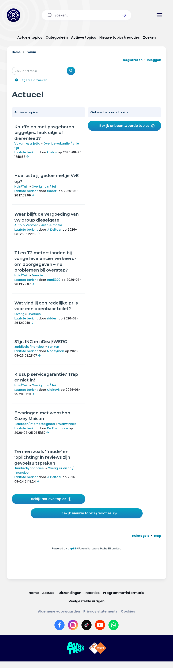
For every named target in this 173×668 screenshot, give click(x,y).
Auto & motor (51, 225)
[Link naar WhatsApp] (113, 625)
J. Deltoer (54, 229)
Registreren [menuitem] (133, 60)
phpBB (72, 548)
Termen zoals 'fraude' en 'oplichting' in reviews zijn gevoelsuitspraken (42, 457)
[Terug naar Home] (13, 15)
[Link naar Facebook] (59, 625)
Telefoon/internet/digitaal (34, 424)
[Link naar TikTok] (86, 625)
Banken (53, 347)
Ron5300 (54, 280)
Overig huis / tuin (45, 186)
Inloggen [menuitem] (154, 60)
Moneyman (55, 351)
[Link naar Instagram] (73, 625)
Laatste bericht (26, 152)
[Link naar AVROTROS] (75, 648)
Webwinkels (67, 424)
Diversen (34, 314)
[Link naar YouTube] (100, 625)
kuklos (52, 152)
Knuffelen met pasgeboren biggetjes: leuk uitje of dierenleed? (44, 132)
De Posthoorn (57, 428)
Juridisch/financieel (29, 347)
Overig (19, 314)
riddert (52, 191)
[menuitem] (140, 536)
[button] (124, 15)
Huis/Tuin (21, 186)
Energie (37, 275)
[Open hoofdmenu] (159, 15)
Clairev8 (53, 390)
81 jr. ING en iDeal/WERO (40, 341)
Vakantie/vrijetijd (27, 143)
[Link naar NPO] (97, 648)
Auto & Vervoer (26, 225)
